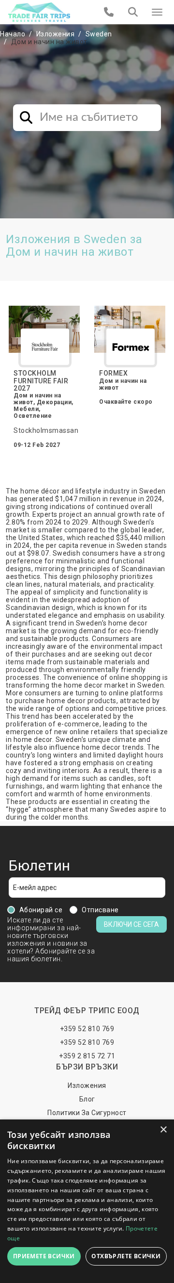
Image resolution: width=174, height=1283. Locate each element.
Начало (12, 34)
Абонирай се (41, 910)
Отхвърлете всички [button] (125, 1256)
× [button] (163, 1130)
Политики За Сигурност (87, 1113)
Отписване (100, 910)
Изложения (55, 34)
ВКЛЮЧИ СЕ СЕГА (131, 924)
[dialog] (87, 1201)
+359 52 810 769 (87, 1029)
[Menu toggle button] (157, 12)
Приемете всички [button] (44, 1256)
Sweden (99, 34)
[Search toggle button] (133, 12)
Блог (87, 1099)
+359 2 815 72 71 (87, 1056)
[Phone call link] (109, 12)
